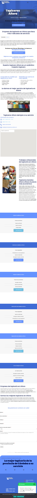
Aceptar (15, 496)
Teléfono (2, 419)
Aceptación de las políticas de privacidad (7, 443)
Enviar (2, 446)
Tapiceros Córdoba (14, 17)
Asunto (1, 431)
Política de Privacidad (20, 496)
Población (2, 423)
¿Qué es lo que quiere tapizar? (5, 427)
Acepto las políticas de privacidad (7, 444)
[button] (28, 2)
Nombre (1, 412)
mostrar (7, 37)
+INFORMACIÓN (18, 230)
